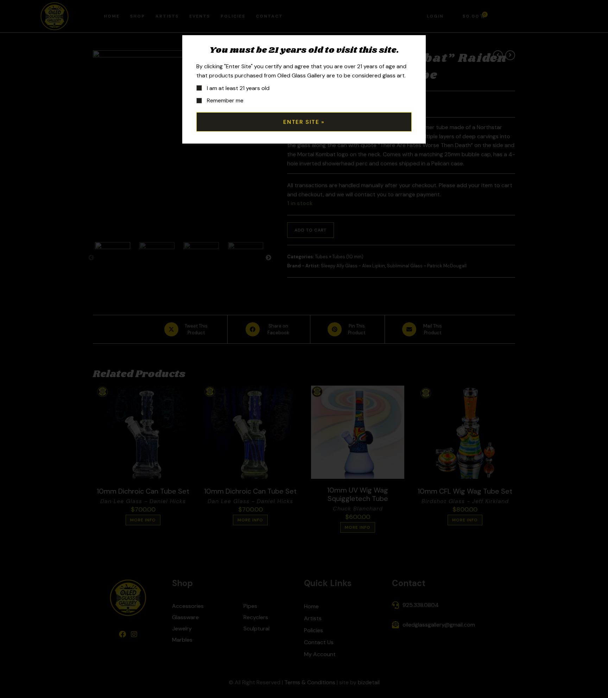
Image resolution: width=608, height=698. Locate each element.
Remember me (224, 100)
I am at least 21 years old (237, 88)
